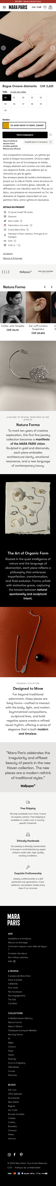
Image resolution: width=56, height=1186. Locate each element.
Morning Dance (15, 1034)
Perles (11, 1134)
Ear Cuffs (12, 1110)
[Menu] (4, 7)
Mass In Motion (15, 1026)
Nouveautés (13, 1098)
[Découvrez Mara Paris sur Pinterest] (22, 1155)
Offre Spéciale (15, 1094)
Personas (12, 1075)
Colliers (11, 1122)
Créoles (11, 1118)
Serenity (12, 1059)
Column (12, 1046)
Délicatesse (13, 1067)
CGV (9, 1167)
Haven (11, 1055)
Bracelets (12, 1126)
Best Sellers (13, 1102)
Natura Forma (15, 1022)
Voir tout (12, 1090)
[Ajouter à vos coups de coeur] (51, 134)
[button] (20, 78)
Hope (10, 1050)
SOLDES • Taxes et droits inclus (28, 1)
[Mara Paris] (18, 7)
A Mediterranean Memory (20, 1018)
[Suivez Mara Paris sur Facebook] (15, 1155)
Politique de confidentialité (27, 1167)
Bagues (11, 1106)
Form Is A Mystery (16, 1063)
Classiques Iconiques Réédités (22, 1030)
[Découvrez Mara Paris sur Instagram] (9, 1155)
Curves (11, 1071)
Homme (12, 1138)
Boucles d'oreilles (16, 1114)
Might (11, 1042)
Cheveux (12, 1130)
